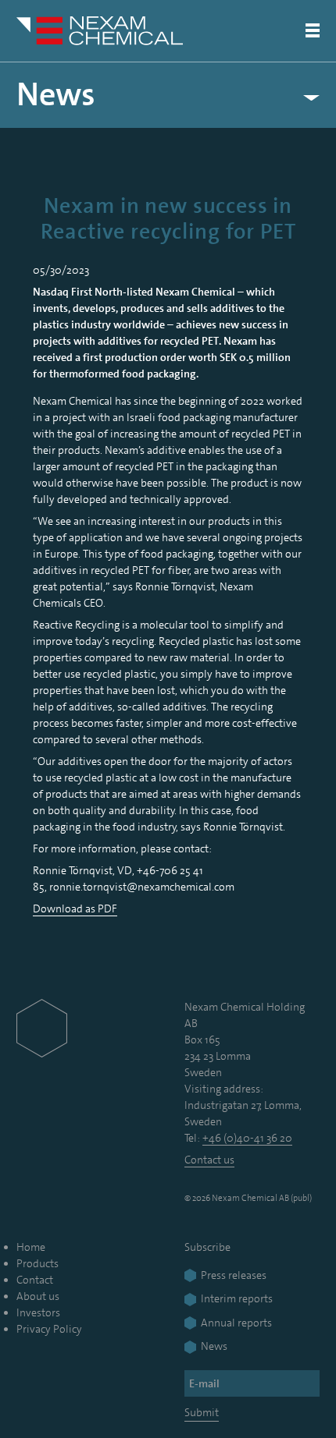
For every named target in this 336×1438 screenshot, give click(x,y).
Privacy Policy (49, 1329)
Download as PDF (75, 908)
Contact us (209, 1160)
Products (37, 1263)
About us (37, 1296)
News (55, 94)
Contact (34, 1280)
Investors (38, 1312)
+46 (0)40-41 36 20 (247, 1138)
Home (30, 1247)
